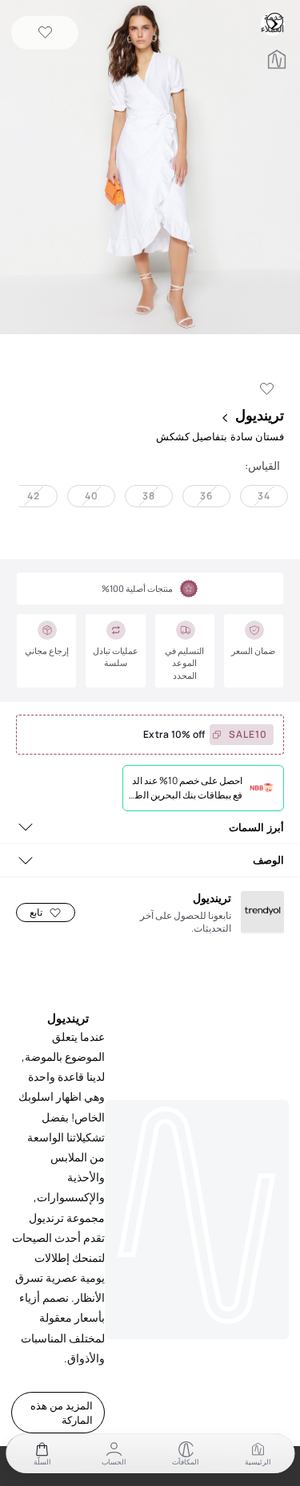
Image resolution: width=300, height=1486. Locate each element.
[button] (150, 168)
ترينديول (259, 414)
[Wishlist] (45, 33)
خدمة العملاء (274, 20)
